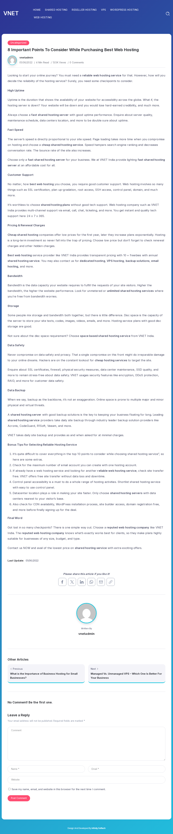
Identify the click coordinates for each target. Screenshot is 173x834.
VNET (11, 13)
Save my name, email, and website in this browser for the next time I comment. (59, 789)
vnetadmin (26, 57)
